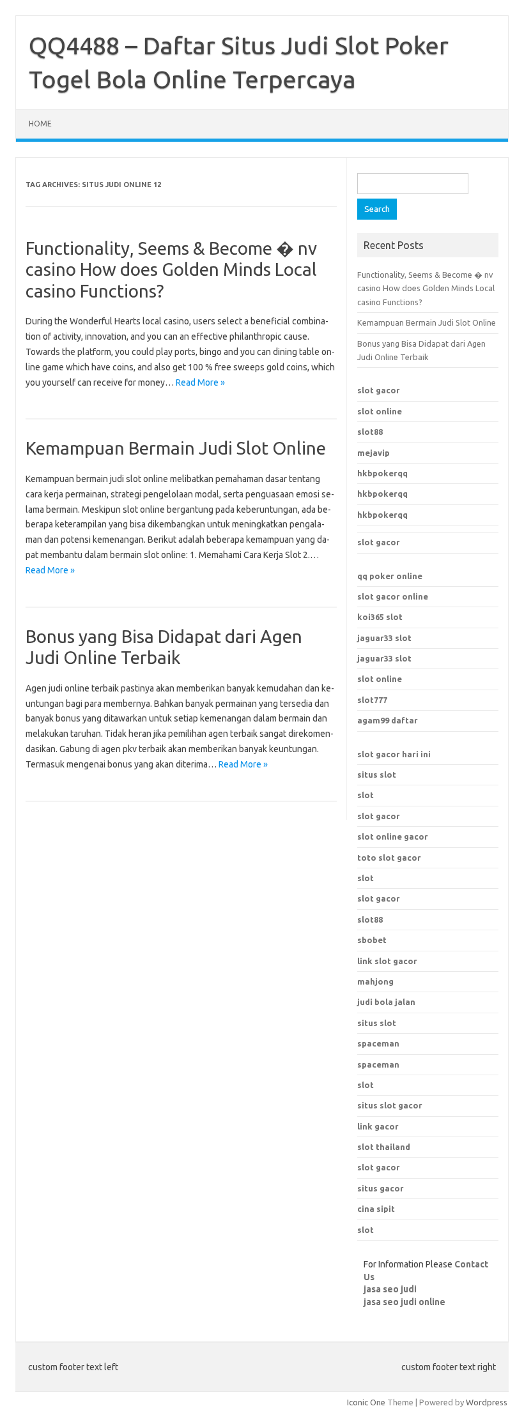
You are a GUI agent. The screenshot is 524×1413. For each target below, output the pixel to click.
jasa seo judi (390, 1289)
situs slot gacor (389, 1105)
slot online (379, 411)
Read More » (200, 382)
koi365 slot (380, 616)
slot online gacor (392, 836)
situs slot (376, 774)
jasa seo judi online (404, 1302)
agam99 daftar (387, 720)
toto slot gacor (389, 857)
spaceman (378, 1064)
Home (40, 123)
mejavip (373, 452)
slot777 (372, 699)
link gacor (378, 1126)
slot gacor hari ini (394, 754)
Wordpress (486, 1402)
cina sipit (376, 1208)
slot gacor (378, 390)
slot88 (370, 431)
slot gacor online (392, 596)
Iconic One (366, 1402)
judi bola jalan (386, 1001)
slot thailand (383, 1146)
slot (365, 794)
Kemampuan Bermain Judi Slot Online (176, 448)
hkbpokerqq (382, 473)
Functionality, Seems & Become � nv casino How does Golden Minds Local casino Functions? (171, 269)
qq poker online (389, 575)
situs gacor (380, 1188)
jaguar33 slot (384, 637)
